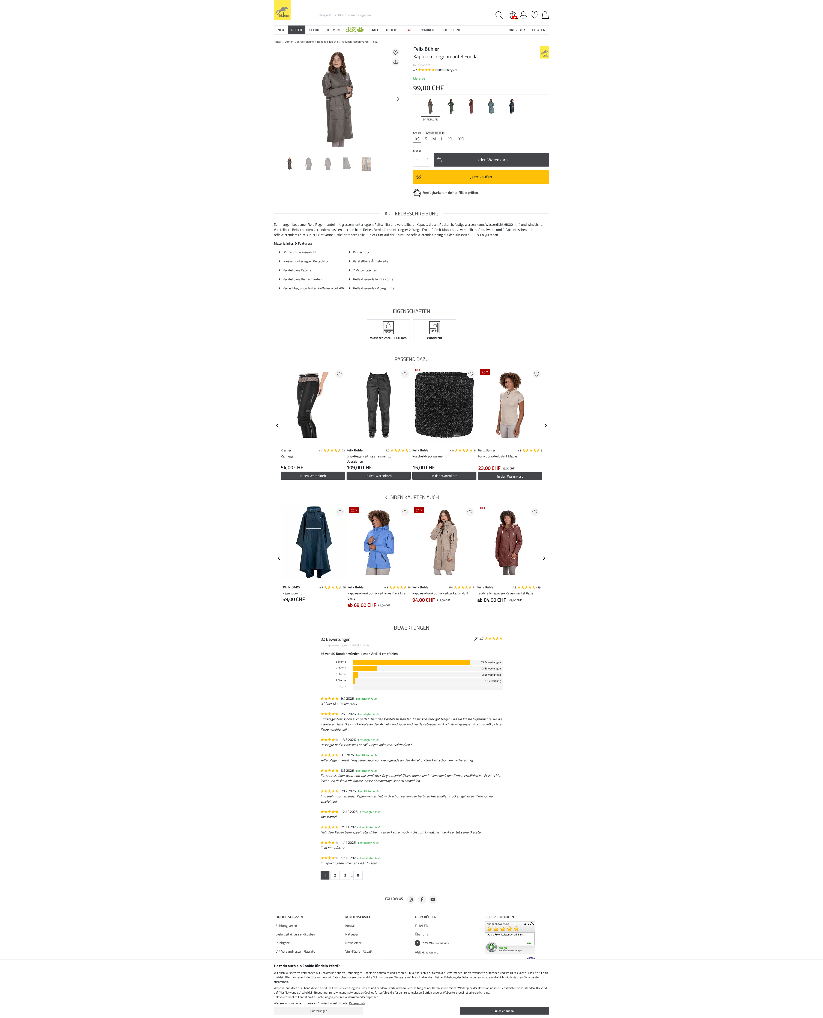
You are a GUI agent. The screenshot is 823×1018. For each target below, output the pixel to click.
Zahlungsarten (286, 925)
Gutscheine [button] (451, 29)
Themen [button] (333, 29)
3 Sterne (341, 674)
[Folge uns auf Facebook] (422, 899)
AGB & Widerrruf (427, 952)
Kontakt (351, 925)
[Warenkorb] (545, 14)
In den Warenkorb (313, 475)
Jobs (433, 942)
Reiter (277, 41)
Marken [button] (427, 29)
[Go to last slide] (277, 426)
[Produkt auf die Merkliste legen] (395, 52)
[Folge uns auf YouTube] (433, 899)
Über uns (421, 934)
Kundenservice (358, 917)
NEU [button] (281, 29)
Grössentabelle (435, 133)
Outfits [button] (392, 29)
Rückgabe (283, 942)
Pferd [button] (314, 29)
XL (450, 139)
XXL (461, 139)
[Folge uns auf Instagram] (410, 899)
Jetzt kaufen (481, 176)
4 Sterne (341, 668)
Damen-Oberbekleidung (299, 41)
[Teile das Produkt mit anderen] (395, 62)
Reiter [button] (296, 29)
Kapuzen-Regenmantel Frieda (359, 41)
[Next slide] (397, 99)
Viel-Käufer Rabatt (358, 951)
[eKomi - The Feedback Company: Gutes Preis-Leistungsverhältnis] (510, 937)
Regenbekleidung (327, 41)
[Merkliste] (534, 14)
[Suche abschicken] (500, 15)
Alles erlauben (504, 1011)
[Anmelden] (523, 14)
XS (417, 139)
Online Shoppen (289, 917)
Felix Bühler (425, 917)
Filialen (538, 29)
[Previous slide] (277, 99)
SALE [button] (409, 29)
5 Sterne (341, 662)
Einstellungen (318, 1011)
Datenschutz (357, 1003)
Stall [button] (374, 29)
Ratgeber (352, 934)
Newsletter (353, 942)
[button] (355, 30)
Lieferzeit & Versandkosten (295, 934)
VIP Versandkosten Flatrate (295, 951)
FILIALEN (421, 925)
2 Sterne (341, 680)
